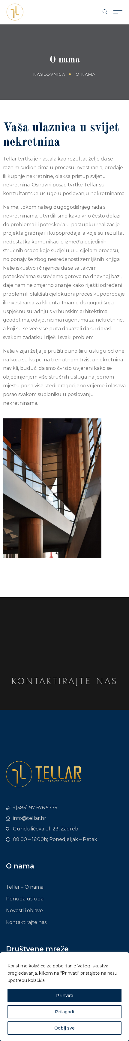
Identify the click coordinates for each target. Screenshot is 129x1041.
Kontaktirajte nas (65, 680)
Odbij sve (64, 1028)
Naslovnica (49, 74)
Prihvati (64, 995)
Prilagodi (64, 1011)
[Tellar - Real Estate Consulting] (15, 11)
